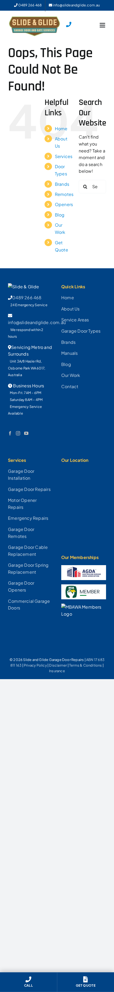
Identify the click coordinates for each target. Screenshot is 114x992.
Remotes (64, 194)
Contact (69, 386)
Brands (62, 184)
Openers (64, 204)
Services (64, 156)
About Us (70, 309)
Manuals (69, 353)
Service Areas (75, 319)
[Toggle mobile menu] (103, 25)
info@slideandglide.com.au (37, 322)
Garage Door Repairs (29, 489)
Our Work (70, 375)
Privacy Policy (35, 665)
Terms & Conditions (85, 665)
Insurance (57, 671)
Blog (60, 215)
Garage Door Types (80, 331)
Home (61, 128)
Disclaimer (58, 665)
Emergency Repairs (28, 518)
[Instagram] (18, 433)
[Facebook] (10, 433)
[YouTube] (26, 433)
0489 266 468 (26, 297)
